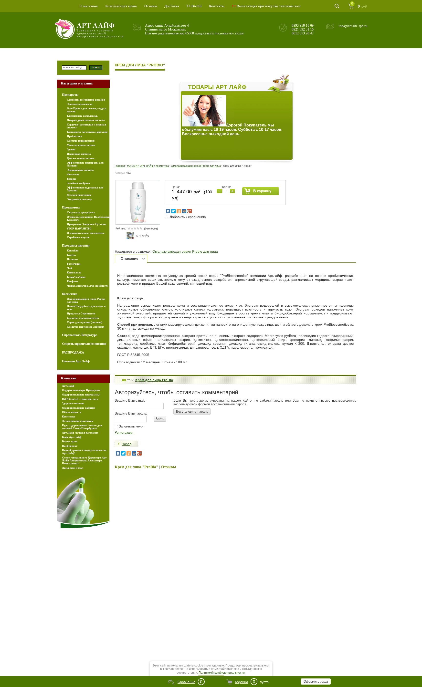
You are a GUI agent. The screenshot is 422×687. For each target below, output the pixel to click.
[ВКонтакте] (168, 211)
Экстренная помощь (79, 199)
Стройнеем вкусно (78, 237)
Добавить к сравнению (187, 217)
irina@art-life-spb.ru (352, 26)
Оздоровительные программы (86, 232)
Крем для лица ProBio (154, 380)
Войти (160, 419)
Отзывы (150, 6)
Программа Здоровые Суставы (86, 224)
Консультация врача (121, 6)
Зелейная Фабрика (78, 183)
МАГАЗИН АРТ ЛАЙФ (140, 165)
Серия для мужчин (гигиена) (84, 322)
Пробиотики (74, 136)
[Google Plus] (189, 211)
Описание (129, 258)
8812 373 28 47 (303, 33)
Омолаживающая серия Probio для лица (196, 165)
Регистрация (124, 432)
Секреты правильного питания (84, 343)
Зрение (71, 149)
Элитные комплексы (79, 104)
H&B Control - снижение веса (80, 398)
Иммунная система (79, 153)
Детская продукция (79, 194)
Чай (69, 268)
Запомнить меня (130, 426)
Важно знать (69, 441)
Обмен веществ (71, 412)
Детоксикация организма (77, 420)
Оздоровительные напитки (78, 407)
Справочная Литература (79, 335)
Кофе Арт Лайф (71, 437)
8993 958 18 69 (303, 25)
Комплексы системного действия (87, 131)
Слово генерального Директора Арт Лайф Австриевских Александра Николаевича (84, 460)
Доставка (171, 6)
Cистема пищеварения (81, 140)
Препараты (70, 94)
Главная (120, 165)
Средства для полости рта (83, 317)
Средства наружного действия (85, 326)
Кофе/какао (74, 272)
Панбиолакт (69, 445)
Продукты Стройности (81, 313)
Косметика (162, 165)
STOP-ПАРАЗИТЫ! (79, 228)
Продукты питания (75, 245)
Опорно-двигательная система (86, 120)
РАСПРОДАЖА (73, 352)
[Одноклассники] (179, 211)
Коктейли (72, 250)
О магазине (89, 6)
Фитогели (73, 174)
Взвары (71, 178)
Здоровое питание (73, 403)
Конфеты (72, 281)
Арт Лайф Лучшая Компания (80, 432)
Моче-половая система (81, 145)
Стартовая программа (81, 212)
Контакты (216, 6)
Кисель (71, 254)
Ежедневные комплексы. (82, 115)
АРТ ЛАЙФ (142, 235)
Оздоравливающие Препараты (81, 390)
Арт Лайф (68, 385)
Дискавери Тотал (72, 467)
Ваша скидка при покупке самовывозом (266, 6)
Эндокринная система (80, 169)
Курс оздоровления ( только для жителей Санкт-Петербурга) (82, 427)
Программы (71, 207)
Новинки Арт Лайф (76, 361)
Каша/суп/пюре (76, 276)
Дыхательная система (80, 158)
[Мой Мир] (184, 211)
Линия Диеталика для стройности (87, 285)
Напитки (72, 259)
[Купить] (260, 191)
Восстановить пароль (192, 411)
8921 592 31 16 (303, 29)
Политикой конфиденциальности (222, 672)
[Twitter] (173, 211)
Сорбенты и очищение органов (86, 99)
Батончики (73, 263)
